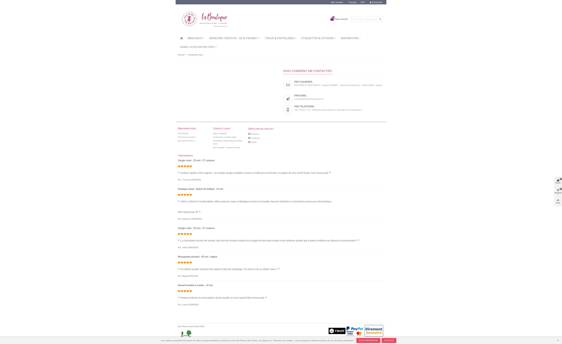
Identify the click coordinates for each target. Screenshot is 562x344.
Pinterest (255, 134)
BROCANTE (195, 38)
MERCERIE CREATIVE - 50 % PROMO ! (233, 38)
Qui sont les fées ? (186, 141)
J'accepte (389, 340)
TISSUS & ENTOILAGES (279, 38)
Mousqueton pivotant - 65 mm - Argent (197, 256)
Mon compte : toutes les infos (226, 147)
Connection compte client (224, 137)
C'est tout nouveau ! (187, 137)
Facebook (255, 138)
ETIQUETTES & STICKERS (317, 38)
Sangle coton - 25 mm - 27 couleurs (196, 160)
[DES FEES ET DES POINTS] (203, 19)
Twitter (254, 142)
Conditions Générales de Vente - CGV (228, 142)
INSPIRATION (349, 38)
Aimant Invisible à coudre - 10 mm (195, 285)
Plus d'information (368, 340)
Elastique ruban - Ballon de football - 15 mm (200, 189)
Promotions (183, 133)
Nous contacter (220, 133)
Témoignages (185, 155)
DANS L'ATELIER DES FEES (197, 47)
